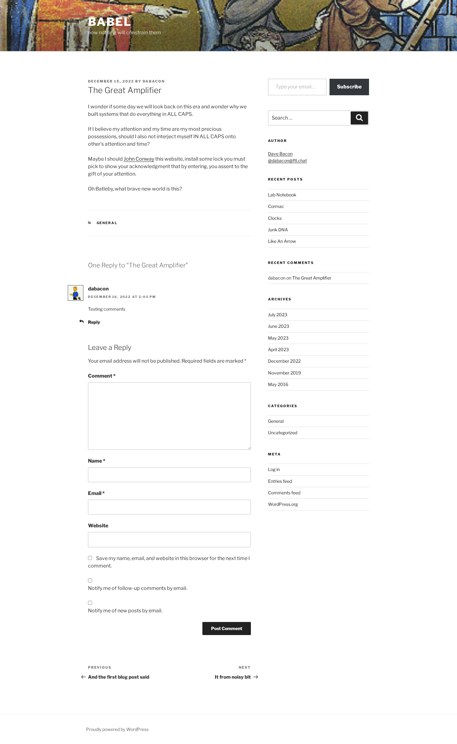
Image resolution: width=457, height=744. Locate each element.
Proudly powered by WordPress (117, 729)
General (107, 223)
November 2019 (284, 372)
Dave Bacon (280, 153)
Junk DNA (278, 229)
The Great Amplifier (311, 277)
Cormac (276, 206)
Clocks (275, 218)
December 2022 (284, 361)
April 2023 (278, 349)
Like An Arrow (282, 241)
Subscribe (349, 87)
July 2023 (277, 314)
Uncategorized (282, 432)
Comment (102, 376)
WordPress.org (283, 504)
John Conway (139, 159)
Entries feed (280, 481)
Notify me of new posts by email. (125, 611)
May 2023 (278, 338)
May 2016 (278, 384)
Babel (110, 22)
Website (98, 526)
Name (96, 461)
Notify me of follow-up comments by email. (137, 588)
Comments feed (284, 492)
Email (96, 493)
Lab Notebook (282, 194)
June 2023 (278, 326)
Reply (94, 322)
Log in (274, 469)
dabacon (154, 81)
